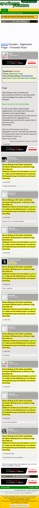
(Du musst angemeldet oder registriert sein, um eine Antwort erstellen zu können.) (19, 465)
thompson (12, 193)
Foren (4, 10)
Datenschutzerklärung (32, 490)
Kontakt (31, 487)
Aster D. (5, 288)
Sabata (10, 429)
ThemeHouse (28, 493)
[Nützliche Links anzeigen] (36, 21)
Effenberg (12, 158)
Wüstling (5, 186)
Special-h (11, 327)
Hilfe (36, 487)
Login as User (20, 491)
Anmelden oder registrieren (29, 1)
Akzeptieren (13, 505)
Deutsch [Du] (5, 487)
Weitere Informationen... (23, 505)
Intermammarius (14, 260)
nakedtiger (16, 221)
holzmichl (15, 457)
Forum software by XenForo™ (8, 491)
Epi (10, 186)
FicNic (10, 54)
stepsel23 (9, 422)
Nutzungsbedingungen (20, 490)
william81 (11, 228)
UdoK (4, 457)
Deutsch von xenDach (30, 491)
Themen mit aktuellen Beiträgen (12, 13)
